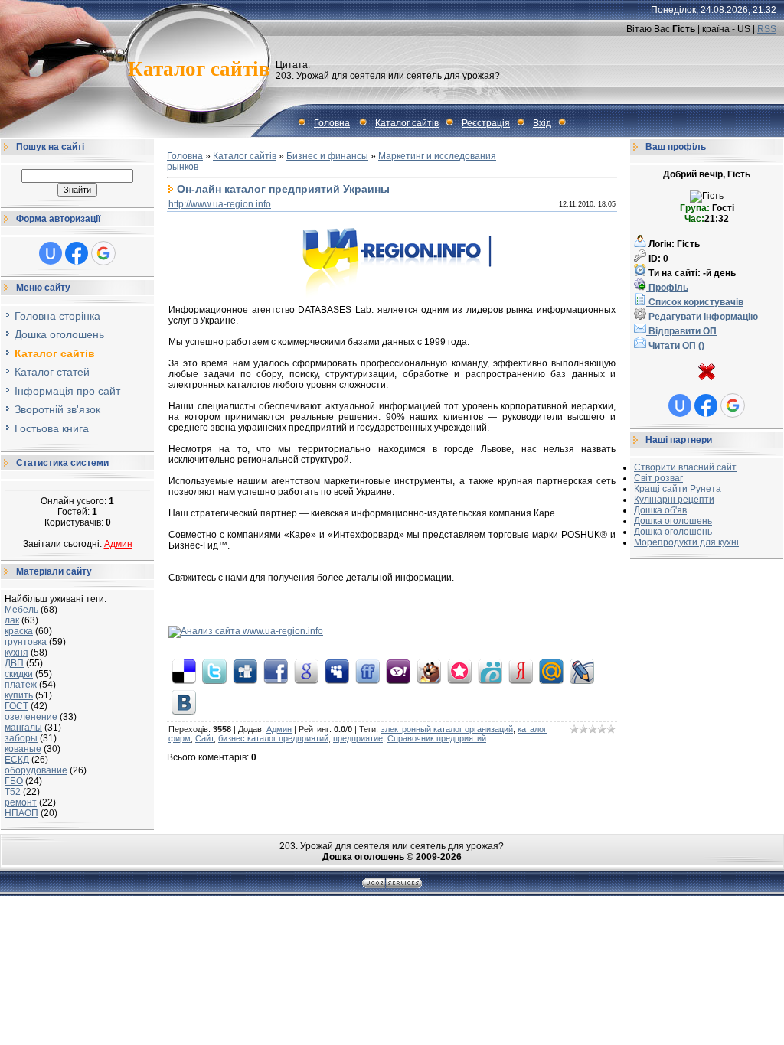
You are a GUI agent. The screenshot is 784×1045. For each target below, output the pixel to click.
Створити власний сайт (685, 467)
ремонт (21, 802)
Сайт (204, 738)
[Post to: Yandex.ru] (520, 671)
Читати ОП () (675, 345)
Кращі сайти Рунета (677, 488)
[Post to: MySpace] (337, 671)
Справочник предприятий (436, 738)
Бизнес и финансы (327, 156)
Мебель (21, 609)
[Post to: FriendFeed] (367, 671)
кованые (23, 749)
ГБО (14, 781)
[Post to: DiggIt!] (245, 671)
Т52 (13, 791)
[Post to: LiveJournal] (582, 671)
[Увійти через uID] (50, 253)
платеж (21, 684)
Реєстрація (486, 123)
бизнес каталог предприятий (273, 738)
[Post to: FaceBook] (275, 671)
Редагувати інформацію (702, 316)
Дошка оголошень (673, 521)
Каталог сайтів (407, 123)
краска (19, 631)
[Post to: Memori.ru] (459, 671)
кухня (16, 652)
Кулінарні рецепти (674, 499)
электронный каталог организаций (447, 729)
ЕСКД (17, 759)
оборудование (36, 770)
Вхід (542, 123)
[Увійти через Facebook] (76, 253)
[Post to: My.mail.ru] (551, 671)
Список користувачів (694, 302)
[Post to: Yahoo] (398, 671)
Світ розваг (658, 478)
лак (12, 620)
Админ (118, 544)
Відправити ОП (681, 331)
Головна (332, 123)
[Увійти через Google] (103, 253)
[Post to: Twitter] (214, 671)
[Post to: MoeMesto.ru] (490, 671)
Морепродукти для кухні (686, 542)
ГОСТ (16, 706)
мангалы (23, 727)
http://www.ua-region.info (219, 204)
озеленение (31, 716)
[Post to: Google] (306, 671)
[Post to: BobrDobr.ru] (428, 671)
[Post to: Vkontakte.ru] (183, 701)
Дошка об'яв (660, 510)
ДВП (14, 663)
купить (19, 695)
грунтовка (26, 641)
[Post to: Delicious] (183, 671)
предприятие (358, 738)
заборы (21, 738)
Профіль (667, 287)
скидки (19, 674)
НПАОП (21, 813)
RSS (766, 29)
